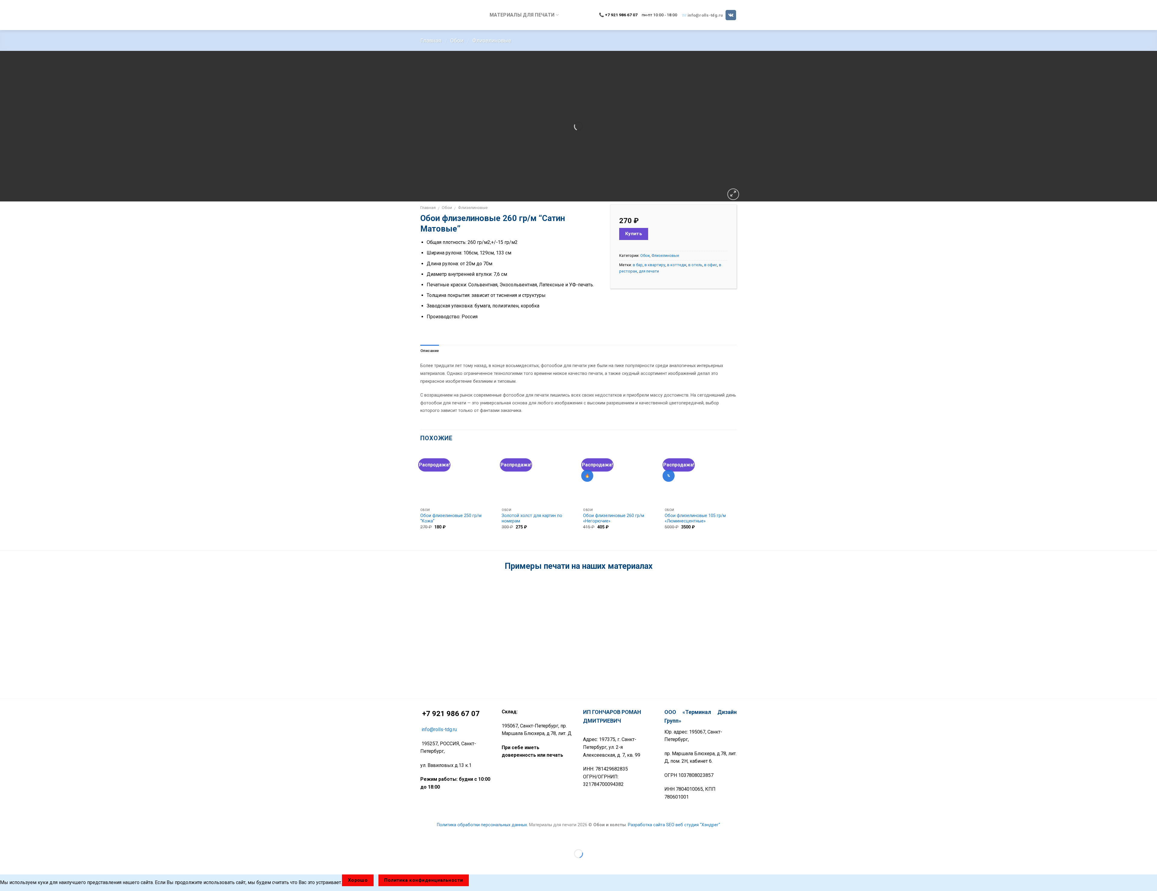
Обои (456, 40)
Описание (429, 350)
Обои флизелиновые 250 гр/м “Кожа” (450, 518)
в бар (638, 265)
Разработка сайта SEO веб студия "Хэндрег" (674, 824)
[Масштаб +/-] (24, 839)
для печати (649, 271)
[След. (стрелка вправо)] (24, 864)
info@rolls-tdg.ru (705, 15)
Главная (430, 40)
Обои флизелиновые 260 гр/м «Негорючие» (613, 518)
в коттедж (676, 265)
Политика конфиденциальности (423, 880)
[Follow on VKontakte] (731, 15)
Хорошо (358, 880)
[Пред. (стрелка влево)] (6, 864)
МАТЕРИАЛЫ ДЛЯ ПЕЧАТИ (522, 15)
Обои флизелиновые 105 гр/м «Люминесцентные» (695, 518)
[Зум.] (733, 194)
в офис (710, 265)
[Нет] (479, 880)
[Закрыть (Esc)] (6, 839)
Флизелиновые (491, 40)
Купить (633, 233)
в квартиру (654, 265)
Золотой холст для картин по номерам (532, 518)
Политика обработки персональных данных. (482, 824)
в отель (695, 265)
